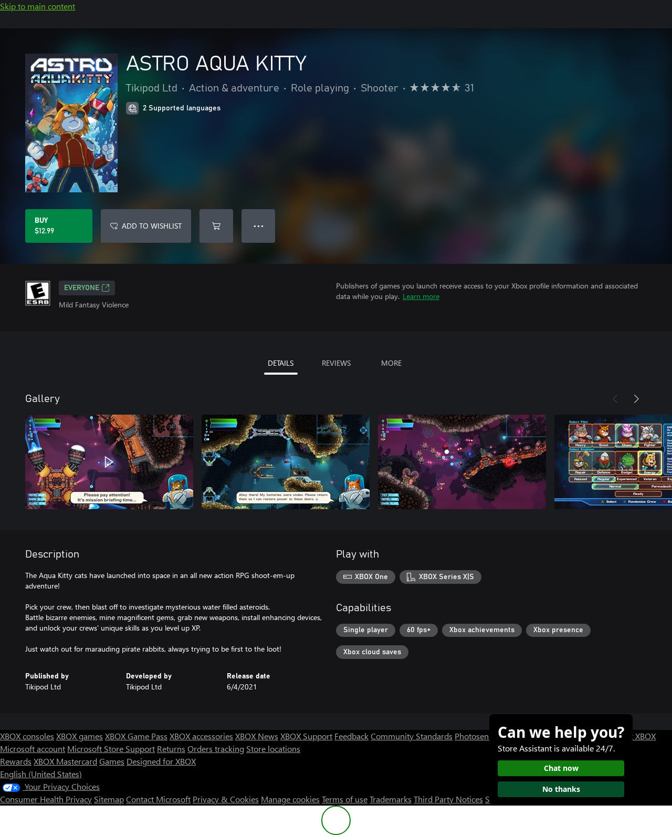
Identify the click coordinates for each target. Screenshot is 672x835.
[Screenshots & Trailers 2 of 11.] (286, 462)
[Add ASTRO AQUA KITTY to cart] (216, 226)
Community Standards (412, 735)
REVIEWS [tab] (336, 363)
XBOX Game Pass (136, 735)
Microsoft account (32, 748)
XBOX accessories (201, 735)
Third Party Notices (448, 799)
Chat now (561, 768)
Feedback (351, 735)
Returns (171, 748)
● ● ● (259, 226)
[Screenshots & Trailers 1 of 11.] (109, 462)
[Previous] (615, 398)
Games (111, 761)
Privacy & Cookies (226, 799)
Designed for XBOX (161, 761)
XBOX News (256, 735)
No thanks (561, 789)
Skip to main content (37, 6)
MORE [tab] (391, 363)
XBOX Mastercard (65, 761)
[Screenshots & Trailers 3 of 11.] (462, 462)
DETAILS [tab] (280, 363)
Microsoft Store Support (111, 748)
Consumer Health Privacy (46, 799)
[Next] (636, 398)
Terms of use (345, 799)
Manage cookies (290, 799)
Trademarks (391, 799)
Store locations (273, 748)
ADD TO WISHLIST (152, 226)
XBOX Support (306, 735)
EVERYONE (81, 288)
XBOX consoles (27, 735)
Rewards (16, 761)
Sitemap (109, 799)
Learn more (421, 296)
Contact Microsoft (158, 799)
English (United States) (41, 773)
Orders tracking (215, 748)
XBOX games (79, 735)
